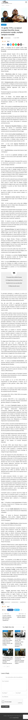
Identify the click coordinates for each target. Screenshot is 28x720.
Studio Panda (16, 717)
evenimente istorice (14, 602)
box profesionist (7, 602)
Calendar (4, 24)
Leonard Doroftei (23, 602)
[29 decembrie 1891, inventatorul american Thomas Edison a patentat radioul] (20, 652)
